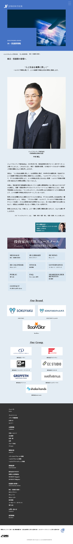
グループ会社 (12, 443)
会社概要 (11, 436)
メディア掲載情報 (13, 418)
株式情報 (11, 500)
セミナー (11, 423)
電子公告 (11, 505)
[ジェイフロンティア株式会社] (13, 6)
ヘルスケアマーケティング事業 (17, 461)
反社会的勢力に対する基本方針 (30, 529)
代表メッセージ (13, 433)
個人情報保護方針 (17, 529)
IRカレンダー (12, 497)
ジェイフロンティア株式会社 (11, 54)
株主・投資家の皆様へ (14, 489)
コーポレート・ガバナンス (15, 502)
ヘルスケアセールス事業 (15, 459)
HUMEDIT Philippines (14, 479)
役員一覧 (11, 438)
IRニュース (12, 494)
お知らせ (11, 420)
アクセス (11, 446)
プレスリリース (13, 415)
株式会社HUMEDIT (14, 471)
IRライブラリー (13, 492)
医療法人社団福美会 (14, 474)
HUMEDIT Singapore (14, 477)
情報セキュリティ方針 (6, 529)
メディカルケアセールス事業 (16, 456)
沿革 (10, 441)
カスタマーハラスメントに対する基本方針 (49, 529)
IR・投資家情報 (23, 54)
